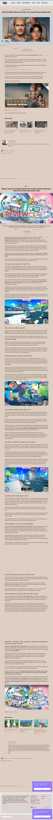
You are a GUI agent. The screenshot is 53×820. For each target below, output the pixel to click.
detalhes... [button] (36, 813)
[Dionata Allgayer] (4, 143)
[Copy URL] (34, 52)
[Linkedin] (29, 52)
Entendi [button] (42, 816)
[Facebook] (19, 52)
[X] (22, 52)
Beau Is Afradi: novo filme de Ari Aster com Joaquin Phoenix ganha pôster (11, 131)
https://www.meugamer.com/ (11, 142)
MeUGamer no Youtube (13, 110)
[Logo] (5, 3)
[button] (50, 3)
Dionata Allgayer (27, 49)
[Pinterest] (24, 52)
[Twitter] (47, 808)
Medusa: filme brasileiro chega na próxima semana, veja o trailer (20, 69)
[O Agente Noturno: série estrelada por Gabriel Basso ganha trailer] (41, 124)
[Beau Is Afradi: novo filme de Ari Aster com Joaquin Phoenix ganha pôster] (11, 124)
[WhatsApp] (26, 52)
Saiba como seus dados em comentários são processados (23, 178)
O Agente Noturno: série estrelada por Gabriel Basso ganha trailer (40, 131)
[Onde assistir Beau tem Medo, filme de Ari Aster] (26, 124)
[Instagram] (10, 145)
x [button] (51, 809)
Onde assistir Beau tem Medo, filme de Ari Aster (25, 130)
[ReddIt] (31, 52)
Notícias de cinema (26, 9)
